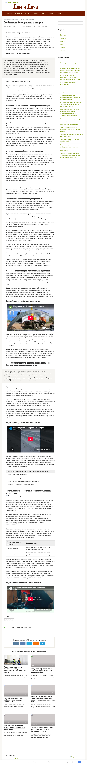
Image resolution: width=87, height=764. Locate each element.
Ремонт (43, 13)
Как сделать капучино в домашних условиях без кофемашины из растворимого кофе (71, 104)
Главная (9, 13)
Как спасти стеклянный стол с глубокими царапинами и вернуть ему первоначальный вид (43, 699)
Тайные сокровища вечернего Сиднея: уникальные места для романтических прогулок (70, 155)
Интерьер (27, 13)
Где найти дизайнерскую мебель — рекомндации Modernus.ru (13, 700)
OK (79, 762)
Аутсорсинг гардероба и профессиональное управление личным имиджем (70, 97)
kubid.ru (15, 2)
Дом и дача (18, 13)
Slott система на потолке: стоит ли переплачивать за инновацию (14, 727)
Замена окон (64, 150)
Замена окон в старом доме (69, 124)
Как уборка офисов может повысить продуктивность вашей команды (41, 670)
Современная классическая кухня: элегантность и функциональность (42, 729)
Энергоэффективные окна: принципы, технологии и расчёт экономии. (70, 129)
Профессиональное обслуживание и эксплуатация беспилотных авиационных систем (71, 90)
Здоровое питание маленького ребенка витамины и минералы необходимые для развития (70, 70)
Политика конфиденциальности (15, 758)
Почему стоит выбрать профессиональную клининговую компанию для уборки (15, 669)
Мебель (36, 13)
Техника (50, 13)
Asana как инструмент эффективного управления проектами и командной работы (70, 77)
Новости (58, 13)
